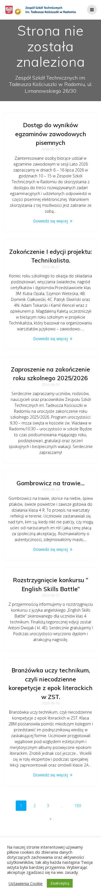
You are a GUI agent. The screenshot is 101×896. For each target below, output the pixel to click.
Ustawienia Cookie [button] (25, 883)
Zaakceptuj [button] (59, 883)
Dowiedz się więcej (50, 221)
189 (79, 805)
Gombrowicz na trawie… (50, 483)
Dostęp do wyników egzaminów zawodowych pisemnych (50, 133)
